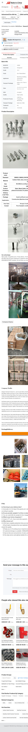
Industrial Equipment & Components (13, 11)
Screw (10, 703)
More (3, 720)
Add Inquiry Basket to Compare (10, 49)
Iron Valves (4, 686)
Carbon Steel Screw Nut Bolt (9, 717)
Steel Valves (18, 686)
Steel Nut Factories (21, 710)
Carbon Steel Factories (8, 710)
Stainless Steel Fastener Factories (11, 714)
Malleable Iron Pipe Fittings (8, 684)
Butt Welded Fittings (20, 681)
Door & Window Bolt (19, 703)
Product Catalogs (23, 678)
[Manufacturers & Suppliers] (14, 2)
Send (15, 591)
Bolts (4, 703)
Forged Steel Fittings (6, 681)
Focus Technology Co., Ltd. (19, 726)
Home (3, 11)
